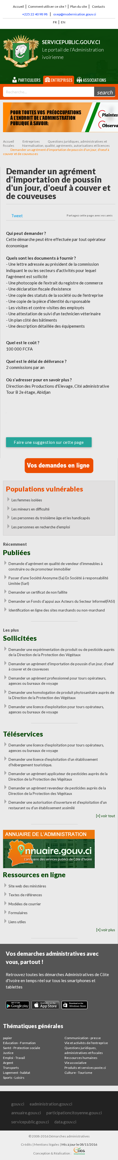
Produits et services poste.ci (85, 1068)
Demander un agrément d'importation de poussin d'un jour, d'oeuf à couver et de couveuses (61, 667)
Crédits (26, 1144)
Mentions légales (46, 1144)
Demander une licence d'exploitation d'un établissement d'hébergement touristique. (53, 762)
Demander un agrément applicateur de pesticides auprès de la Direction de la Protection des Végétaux (58, 776)
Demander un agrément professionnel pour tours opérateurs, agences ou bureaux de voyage (57, 681)
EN (63, 22)
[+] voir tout (105, 816)
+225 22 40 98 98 (34, 14)
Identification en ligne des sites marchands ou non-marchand (57, 610)
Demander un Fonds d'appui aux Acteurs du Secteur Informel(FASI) (62, 601)
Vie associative (75, 1063)
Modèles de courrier (25, 904)
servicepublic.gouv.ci (30, 1121)
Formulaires (18, 913)
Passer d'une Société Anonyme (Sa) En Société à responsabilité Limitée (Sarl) (58, 581)
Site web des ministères (27, 886)
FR (55, 22)
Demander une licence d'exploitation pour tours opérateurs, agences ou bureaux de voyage (56, 710)
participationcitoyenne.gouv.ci (74, 1112)
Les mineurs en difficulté (30, 509)
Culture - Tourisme (78, 1073)
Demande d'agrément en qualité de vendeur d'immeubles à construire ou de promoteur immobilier (56, 566)
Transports (11, 1068)
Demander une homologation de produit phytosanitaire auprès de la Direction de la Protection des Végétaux (61, 695)
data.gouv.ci (65, 1121)
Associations (94, 80)
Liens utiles (17, 922)
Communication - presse (82, 1038)
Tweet (17, 215)
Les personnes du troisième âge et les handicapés (51, 518)
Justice (8, 1053)
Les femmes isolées (27, 500)
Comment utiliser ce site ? (47, 6)
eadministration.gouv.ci (51, 1103)
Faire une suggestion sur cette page (49, 442)
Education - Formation (19, 1043)
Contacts (98, 6)
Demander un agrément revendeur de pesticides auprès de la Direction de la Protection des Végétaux (57, 791)
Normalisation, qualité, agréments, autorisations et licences (66, 145)
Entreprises (61, 80)
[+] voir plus (105, 930)
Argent (8, 1063)
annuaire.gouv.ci (26, 1112)
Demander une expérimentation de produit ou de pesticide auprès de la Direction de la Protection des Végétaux (61, 652)
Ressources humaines (80, 1058)
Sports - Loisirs (13, 1077)
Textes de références (25, 895)
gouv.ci (17, 1103)
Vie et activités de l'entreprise (86, 1043)
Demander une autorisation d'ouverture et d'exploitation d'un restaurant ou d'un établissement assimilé (58, 805)
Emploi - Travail (14, 1058)
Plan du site (78, 6)
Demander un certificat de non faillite (38, 592)
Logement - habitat (16, 1073)
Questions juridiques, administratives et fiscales (83, 1050)
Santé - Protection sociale (21, 1048)
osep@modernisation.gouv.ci (74, 14)
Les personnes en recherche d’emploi (41, 527)
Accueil (18, 6)
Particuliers (29, 80)
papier (7, 1038)
